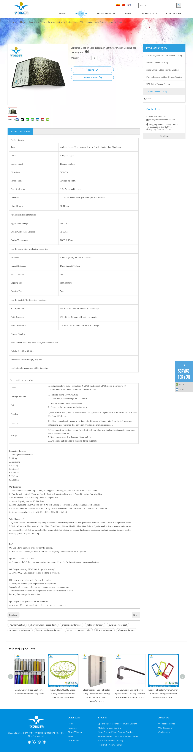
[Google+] (34, 742)
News (70, 736)
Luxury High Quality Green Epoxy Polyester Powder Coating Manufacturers (63, 693)
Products (72, 728)
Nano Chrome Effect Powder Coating (115, 732)
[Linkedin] (29, 742)
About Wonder (75, 732)
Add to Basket (90, 77)
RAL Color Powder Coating (110, 740)
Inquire (90, 69)
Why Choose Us (166, 728)
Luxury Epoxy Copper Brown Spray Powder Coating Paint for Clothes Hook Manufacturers (130, 693)
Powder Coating (17, 624)
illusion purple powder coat (48, 630)
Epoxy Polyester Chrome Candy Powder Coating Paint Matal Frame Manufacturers (163, 693)
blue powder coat (104, 630)
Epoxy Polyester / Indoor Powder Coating (117, 723)
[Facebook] (44, 742)
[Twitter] (39, 742)
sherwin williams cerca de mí (43, 624)
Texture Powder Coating (110, 744)
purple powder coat (118, 624)
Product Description (20, 131)
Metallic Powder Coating (109, 728)
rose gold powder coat (20, 630)
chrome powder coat (71, 624)
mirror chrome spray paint (79, 630)
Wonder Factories (166, 723)
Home (70, 723)
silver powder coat (126, 630)
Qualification (164, 732)
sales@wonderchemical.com (162, 119)
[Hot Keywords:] (179, 5)
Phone (181, 384)
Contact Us (73, 740)
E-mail (181, 389)
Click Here (164, 136)
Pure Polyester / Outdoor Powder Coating (118, 736)
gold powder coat (95, 624)
